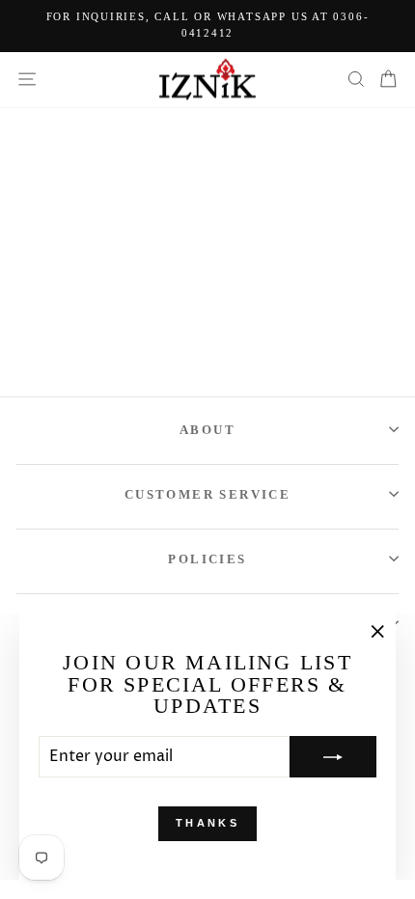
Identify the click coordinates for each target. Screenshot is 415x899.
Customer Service (207, 494)
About (207, 429)
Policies (207, 559)
